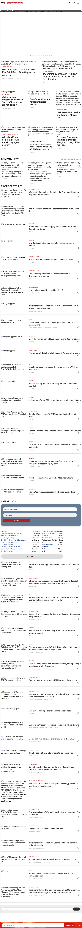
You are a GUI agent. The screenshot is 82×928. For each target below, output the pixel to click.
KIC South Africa (33, 652)
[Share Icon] (78, 197)
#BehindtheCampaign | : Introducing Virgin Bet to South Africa (60, 76)
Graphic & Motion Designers (10, 546)
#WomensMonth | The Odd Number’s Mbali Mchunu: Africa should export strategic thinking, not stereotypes (54, 891)
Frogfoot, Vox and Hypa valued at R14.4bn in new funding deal (54, 565)
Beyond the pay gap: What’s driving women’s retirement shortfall (53, 384)
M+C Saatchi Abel (41, 862)
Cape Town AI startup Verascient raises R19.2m (40, 102)
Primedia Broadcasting (8, 78)
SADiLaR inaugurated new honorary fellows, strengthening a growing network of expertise (55, 665)
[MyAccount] (78, 2)
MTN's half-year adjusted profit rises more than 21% (51, 739)
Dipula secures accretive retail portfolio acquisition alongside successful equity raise (51, 462)
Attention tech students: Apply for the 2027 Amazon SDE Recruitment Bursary (53, 227)
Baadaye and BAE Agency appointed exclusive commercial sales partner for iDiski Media (40, 177)
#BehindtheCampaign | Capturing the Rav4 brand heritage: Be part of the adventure (54, 193)
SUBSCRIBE (70, 925)
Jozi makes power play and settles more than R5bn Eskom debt (54, 210)
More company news (68, 159)
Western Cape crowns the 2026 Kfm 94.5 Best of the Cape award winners (19, 72)
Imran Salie (32, 831)
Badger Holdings (47, 544)
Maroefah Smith (7, 108)
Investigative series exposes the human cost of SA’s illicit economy (53, 368)
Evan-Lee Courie (33, 878)
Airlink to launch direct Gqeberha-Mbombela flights (51, 478)
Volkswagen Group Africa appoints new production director (55, 400)
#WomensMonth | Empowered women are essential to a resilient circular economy (53, 307)
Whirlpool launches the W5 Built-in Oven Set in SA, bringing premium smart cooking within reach (54, 648)
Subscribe (76, 909)
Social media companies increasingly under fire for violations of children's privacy (41, 145)
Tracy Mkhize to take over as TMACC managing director (53, 680)
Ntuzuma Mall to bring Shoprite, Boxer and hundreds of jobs (55, 431)
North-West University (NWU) (37, 669)
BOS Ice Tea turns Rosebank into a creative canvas (51, 259)
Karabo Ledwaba (34, 895)
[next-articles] (80, 166)
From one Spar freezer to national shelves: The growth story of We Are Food (68, 141)
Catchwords (32, 466)
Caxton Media (33, 817)
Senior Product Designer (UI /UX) (12, 549)
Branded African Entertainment (39, 171)
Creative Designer (7, 544)
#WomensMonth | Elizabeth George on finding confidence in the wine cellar (54, 844)
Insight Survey (61, 167)
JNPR (30, 586)
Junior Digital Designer (8, 538)
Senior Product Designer (9, 542)
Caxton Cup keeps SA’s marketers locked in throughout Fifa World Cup (54, 813)
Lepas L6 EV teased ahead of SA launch (46, 829)
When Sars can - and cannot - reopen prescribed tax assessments (51, 323)
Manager (4, 531)
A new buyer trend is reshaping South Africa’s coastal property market (52, 631)
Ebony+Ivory (5, 169)
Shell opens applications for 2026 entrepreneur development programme (49, 275)
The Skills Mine (47, 538)
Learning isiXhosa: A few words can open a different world (54, 725)
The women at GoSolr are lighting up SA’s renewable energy (55, 353)
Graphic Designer (7, 551)
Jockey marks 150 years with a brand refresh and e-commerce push (51, 874)
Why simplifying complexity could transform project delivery (10, 141)
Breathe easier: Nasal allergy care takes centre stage (67, 171)
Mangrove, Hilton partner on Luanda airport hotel (50, 711)
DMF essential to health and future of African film (68, 115)
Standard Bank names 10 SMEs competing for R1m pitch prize (53, 415)
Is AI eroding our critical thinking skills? (46, 290)
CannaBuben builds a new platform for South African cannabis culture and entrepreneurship (51, 768)
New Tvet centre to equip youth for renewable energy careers (52, 244)
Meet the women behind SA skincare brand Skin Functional (54, 339)
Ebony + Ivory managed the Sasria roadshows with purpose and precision (13, 174)
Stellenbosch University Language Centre (40, 727)
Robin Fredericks (33, 848)
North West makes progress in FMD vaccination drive (52, 492)
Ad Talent (45, 535)
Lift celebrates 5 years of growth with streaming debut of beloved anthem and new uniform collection (53, 582)
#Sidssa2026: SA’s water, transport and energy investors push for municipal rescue (53, 784)
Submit (78, 159)
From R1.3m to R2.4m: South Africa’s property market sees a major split (55, 446)
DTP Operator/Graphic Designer (11, 533)
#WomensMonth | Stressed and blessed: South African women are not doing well (12, 101)
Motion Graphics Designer (9, 535)
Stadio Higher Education (50, 531)
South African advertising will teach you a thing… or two (53, 859)
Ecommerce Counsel (35, 603)
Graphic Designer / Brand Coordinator (13, 540)
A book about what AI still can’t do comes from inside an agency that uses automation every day (53, 598)
